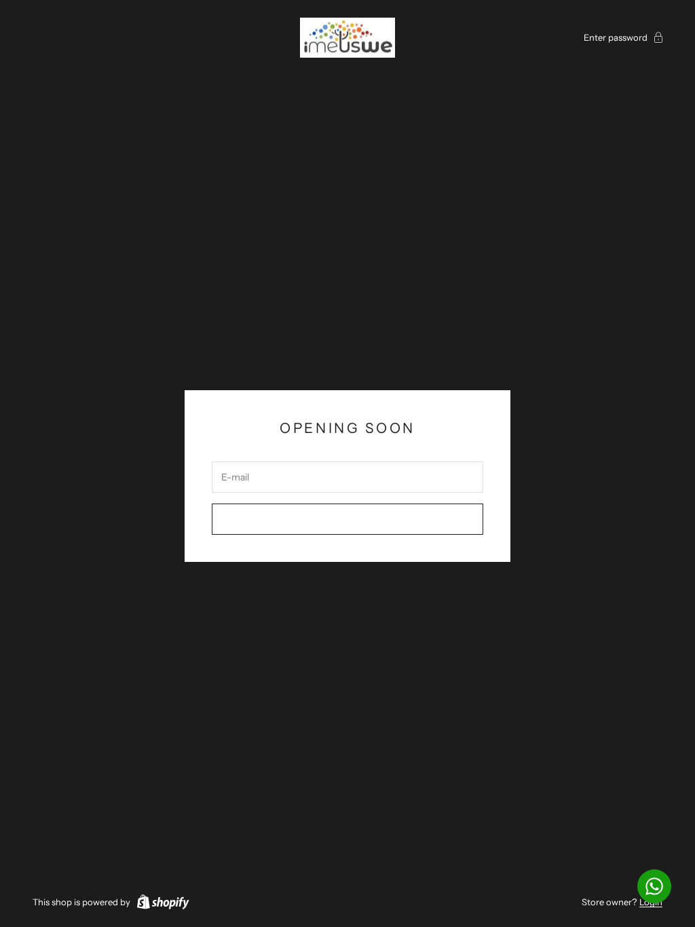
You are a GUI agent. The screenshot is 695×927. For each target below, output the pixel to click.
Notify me (347, 519)
